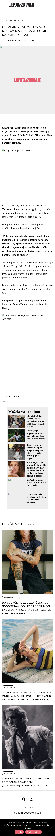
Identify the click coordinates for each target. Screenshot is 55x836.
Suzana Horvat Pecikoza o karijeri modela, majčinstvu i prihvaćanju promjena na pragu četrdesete (27, 696)
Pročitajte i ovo (18, 524)
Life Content (13, 396)
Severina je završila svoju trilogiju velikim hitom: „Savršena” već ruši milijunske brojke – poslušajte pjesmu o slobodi (36, 469)
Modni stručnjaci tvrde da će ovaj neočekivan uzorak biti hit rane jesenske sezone (36, 421)
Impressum (27, 807)
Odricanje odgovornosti (27, 813)
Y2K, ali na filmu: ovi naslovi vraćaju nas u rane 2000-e (36, 482)
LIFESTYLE (8, 687)
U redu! (19, 832)
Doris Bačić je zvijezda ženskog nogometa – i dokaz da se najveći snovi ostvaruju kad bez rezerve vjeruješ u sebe (26, 608)
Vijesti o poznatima (13, 20)
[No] (51, 827)
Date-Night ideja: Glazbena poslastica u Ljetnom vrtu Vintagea (36, 498)
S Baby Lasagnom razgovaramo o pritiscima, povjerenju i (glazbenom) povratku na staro (26, 782)
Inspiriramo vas (10, 597)
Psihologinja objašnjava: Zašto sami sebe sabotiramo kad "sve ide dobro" (36, 435)
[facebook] (24, 799)
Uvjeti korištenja (33, 832)
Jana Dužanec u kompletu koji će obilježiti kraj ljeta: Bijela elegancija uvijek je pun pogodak (35, 452)
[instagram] (31, 799)
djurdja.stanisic (13, 40)
